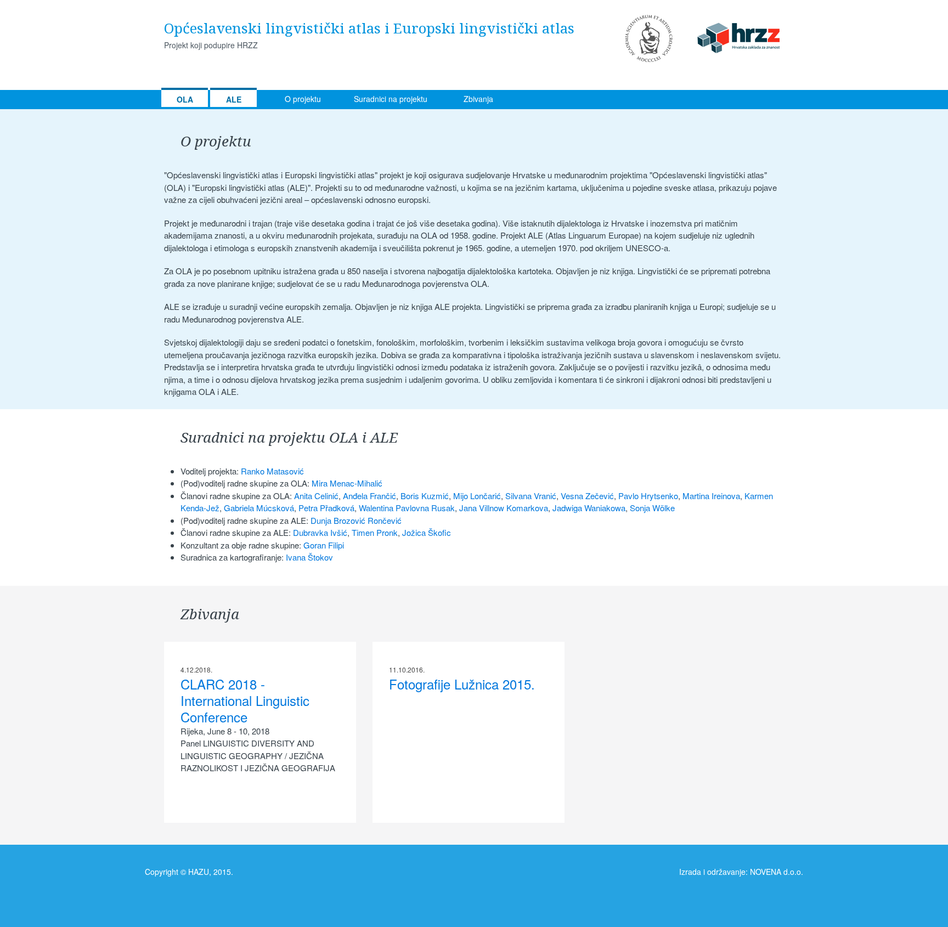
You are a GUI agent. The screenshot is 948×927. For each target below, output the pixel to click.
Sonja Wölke (652, 507)
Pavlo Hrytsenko (648, 495)
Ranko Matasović (272, 471)
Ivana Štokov (309, 557)
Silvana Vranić (530, 495)
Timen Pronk (375, 532)
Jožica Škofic (426, 532)
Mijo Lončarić (477, 495)
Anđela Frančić (369, 495)
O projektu (303, 98)
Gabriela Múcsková (259, 507)
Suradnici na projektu (390, 98)
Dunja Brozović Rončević (356, 520)
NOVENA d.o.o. (776, 871)
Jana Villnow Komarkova (503, 507)
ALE (233, 99)
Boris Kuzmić (424, 495)
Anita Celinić (316, 495)
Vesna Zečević (587, 495)
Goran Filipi (323, 545)
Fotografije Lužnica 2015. (462, 683)
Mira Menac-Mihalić (347, 483)
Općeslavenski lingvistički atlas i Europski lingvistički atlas (369, 28)
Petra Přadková (326, 507)
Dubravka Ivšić (320, 532)
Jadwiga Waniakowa (588, 507)
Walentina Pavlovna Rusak (407, 507)
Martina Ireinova (711, 495)
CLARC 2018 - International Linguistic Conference (244, 700)
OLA (185, 99)
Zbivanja (478, 98)
